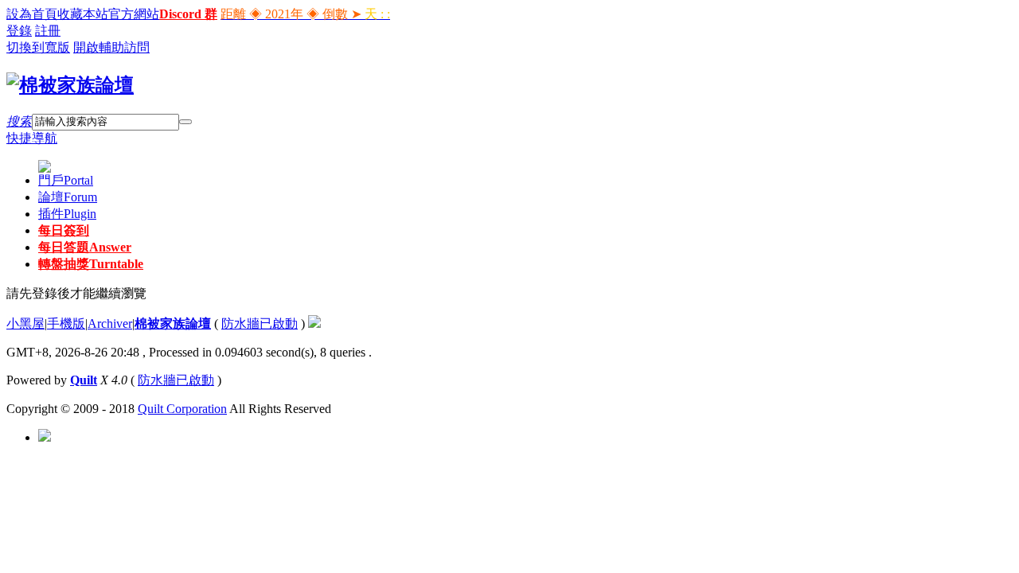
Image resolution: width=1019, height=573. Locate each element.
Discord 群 (188, 14)
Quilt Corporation (182, 408)
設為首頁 (31, 14)
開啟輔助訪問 (111, 47)
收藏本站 (82, 14)
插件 (67, 213)
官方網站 (133, 14)
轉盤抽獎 (90, 264)
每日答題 (84, 247)
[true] (185, 121)
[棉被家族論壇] (70, 85)
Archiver (110, 323)
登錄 (19, 30)
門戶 (65, 180)
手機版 (66, 323)
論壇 (67, 197)
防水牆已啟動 (259, 323)
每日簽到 (63, 230)
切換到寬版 (38, 47)
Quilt (83, 380)
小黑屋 (25, 323)
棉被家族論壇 (173, 323)
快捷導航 (31, 138)
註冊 (48, 30)
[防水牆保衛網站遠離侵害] (314, 323)
